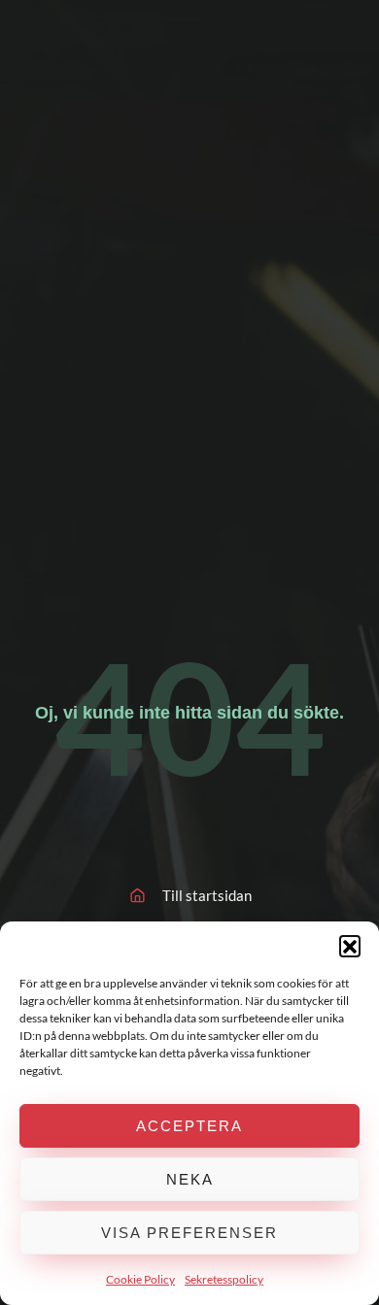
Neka (190, 1179)
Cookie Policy (140, 1279)
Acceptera (189, 1126)
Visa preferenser (189, 1232)
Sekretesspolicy (224, 1279)
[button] (350, 945)
